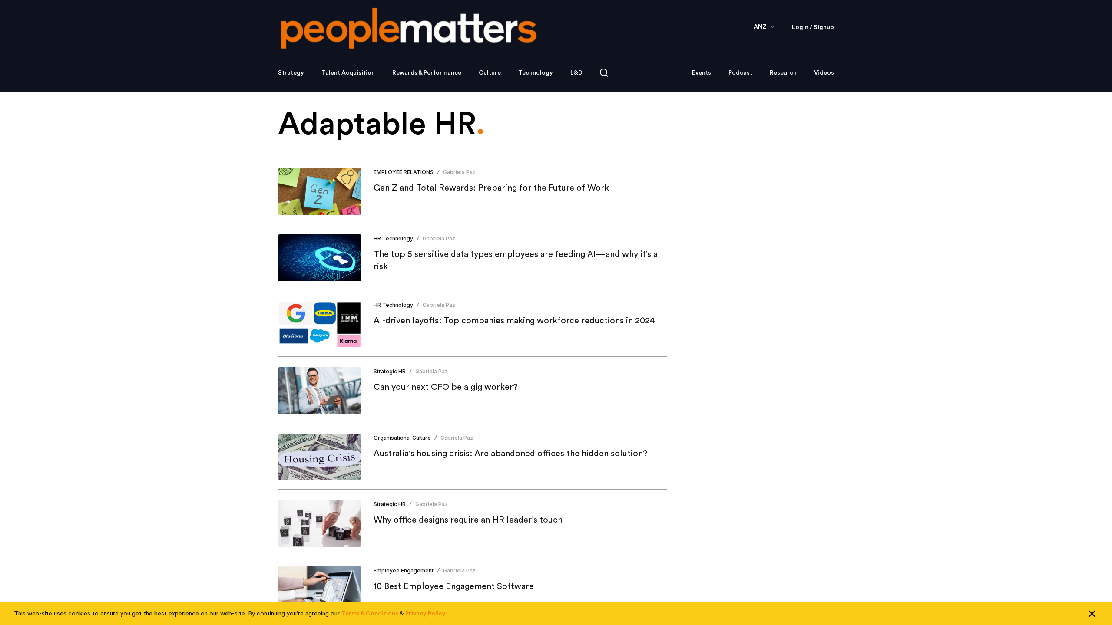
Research (783, 73)
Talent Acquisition (348, 73)
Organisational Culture (402, 437)
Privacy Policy (425, 614)
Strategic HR (390, 371)
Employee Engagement (404, 570)
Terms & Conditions (369, 614)
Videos (824, 73)
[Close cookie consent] (1092, 614)
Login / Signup (813, 27)
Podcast (740, 73)
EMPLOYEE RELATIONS (404, 172)
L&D (576, 73)
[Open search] (604, 73)
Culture (490, 73)
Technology (535, 73)
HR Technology (393, 238)
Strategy (291, 73)
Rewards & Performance (426, 73)
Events (701, 73)
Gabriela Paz (459, 172)
